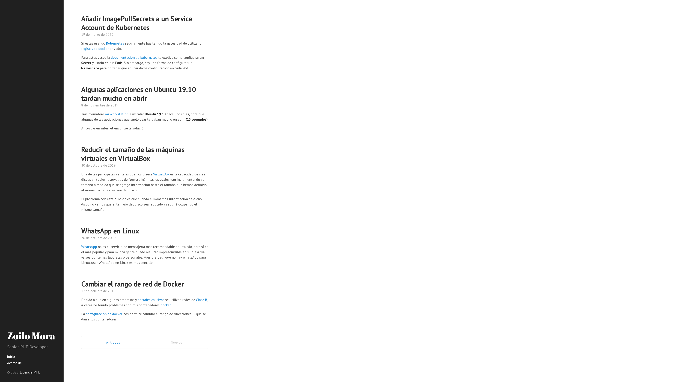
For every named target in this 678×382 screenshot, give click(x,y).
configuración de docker (104, 314)
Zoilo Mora (31, 335)
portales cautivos (151, 299)
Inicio (11, 356)
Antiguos (113, 342)
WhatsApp (89, 246)
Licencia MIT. (30, 372)
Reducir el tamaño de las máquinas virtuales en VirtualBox (133, 154)
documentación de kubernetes (134, 57)
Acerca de (14, 363)
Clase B (201, 299)
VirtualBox (161, 174)
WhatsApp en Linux (110, 230)
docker (165, 305)
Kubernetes (115, 43)
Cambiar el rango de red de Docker (132, 283)
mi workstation (117, 114)
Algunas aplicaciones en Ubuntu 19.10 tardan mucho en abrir (138, 94)
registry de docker (95, 48)
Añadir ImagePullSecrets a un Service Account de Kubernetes (136, 23)
